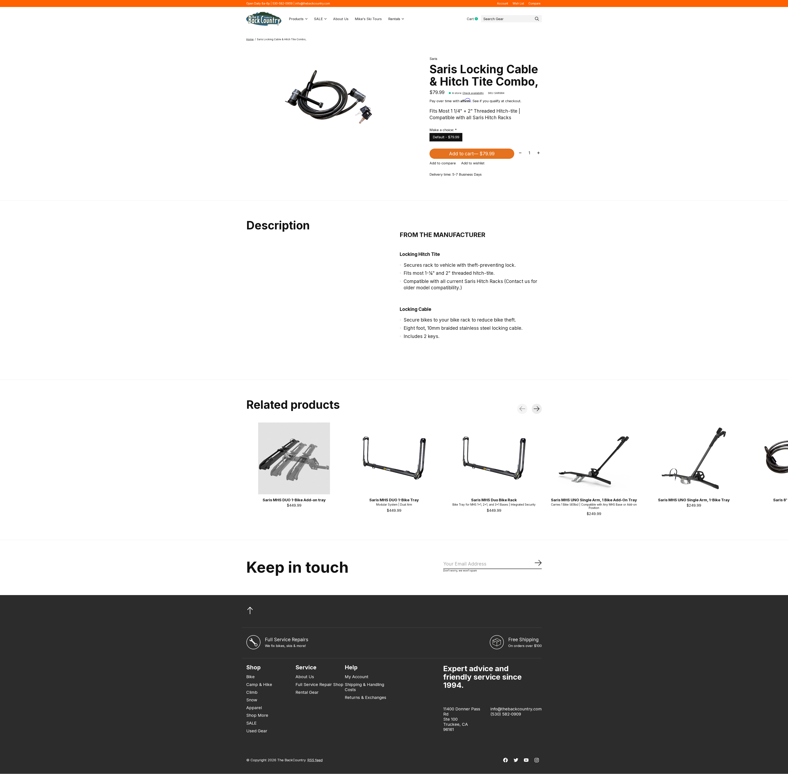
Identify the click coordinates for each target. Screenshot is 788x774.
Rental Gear (307, 692)
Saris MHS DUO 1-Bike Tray (394, 499)
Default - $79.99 (446, 137)
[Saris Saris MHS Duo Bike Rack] (494, 458)
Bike (250, 676)
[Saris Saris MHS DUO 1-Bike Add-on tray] (294, 458)
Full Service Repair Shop (319, 684)
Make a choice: (443, 130)
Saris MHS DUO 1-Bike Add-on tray (294, 499)
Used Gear (256, 730)
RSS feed (315, 760)
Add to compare (443, 163)
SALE (318, 19)
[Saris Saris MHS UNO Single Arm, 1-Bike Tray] (694, 458)
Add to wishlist (472, 163)
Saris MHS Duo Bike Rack (494, 499)
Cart (474, 19)
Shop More (257, 715)
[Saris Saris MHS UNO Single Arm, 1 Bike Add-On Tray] (594, 458)
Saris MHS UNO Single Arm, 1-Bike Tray (694, 499)
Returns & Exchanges (365, 697)
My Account (356, 676)
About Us (340, 19)
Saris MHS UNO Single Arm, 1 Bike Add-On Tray (594, 499)
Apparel (254, 707)
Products (296, 19)
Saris (433, 59)
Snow (251, 699)
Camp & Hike (259, 684)
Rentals (394, 19)
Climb (252, 692)
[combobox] (511, 19)
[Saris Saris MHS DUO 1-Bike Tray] (394, 458)
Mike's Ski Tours (368, 19)
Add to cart (472, 153)
